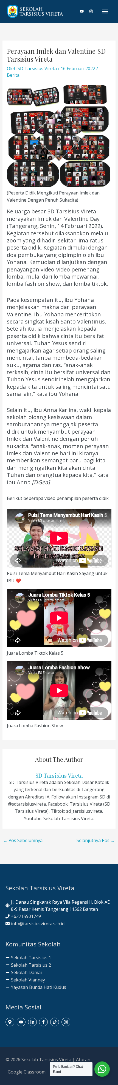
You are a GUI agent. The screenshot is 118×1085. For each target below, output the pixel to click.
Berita (13, 75)
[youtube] (84, 11)
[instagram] (91, 11)
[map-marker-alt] (10, 1022)
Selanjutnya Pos (96, 840)
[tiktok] (55, 1022)
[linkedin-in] (33, 1022)
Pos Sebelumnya (23, 840)
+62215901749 (26, 916)
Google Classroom (27, 1072)
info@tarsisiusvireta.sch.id (37, 924)
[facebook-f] (44, 1022)
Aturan (83, 1060)
